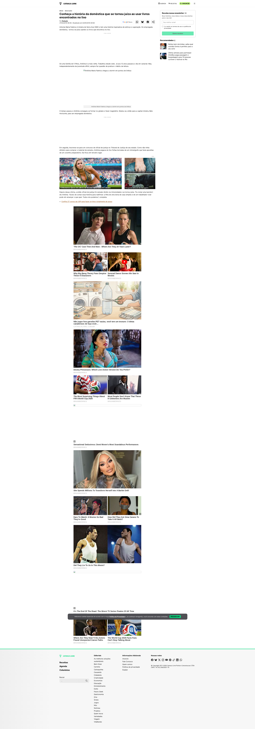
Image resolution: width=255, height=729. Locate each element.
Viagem (97, 719)
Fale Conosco (127, 661)
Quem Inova (98, 714)
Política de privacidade (131, 667)
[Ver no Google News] (127, 22)
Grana (96, 700)
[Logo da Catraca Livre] (67, 3)
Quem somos (127, 664)
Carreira (97, 667)
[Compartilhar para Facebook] (148, 22)
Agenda (163, 3)
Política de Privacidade (117, 616)
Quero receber (178, 33)
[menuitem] (74, 663)
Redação (65, 21)
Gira (95, 697)
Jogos (96, 703)
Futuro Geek (98, 692)
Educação (68, 11)
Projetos (97, 711)
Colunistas (64, 670)
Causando (98, 672)
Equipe (125, 670)
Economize (98, 681)
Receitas (173, 3)
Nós (95, 705)
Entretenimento (99, 686)
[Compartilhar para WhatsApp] (137, 22)
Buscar (62, 677)
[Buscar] (86, 681)
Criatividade (98, 678)
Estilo (96, 689)
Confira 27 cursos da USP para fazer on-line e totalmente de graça (86, 202)
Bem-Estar (98, 664)
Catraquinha (98, 670)
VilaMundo (98, 722)
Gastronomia (99, 694)
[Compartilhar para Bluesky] (142, 22)
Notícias (97, 708)
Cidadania (98, 675)
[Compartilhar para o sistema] (153, 22)
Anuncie (186, 3)
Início (61, 11)
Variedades (98, 716)
